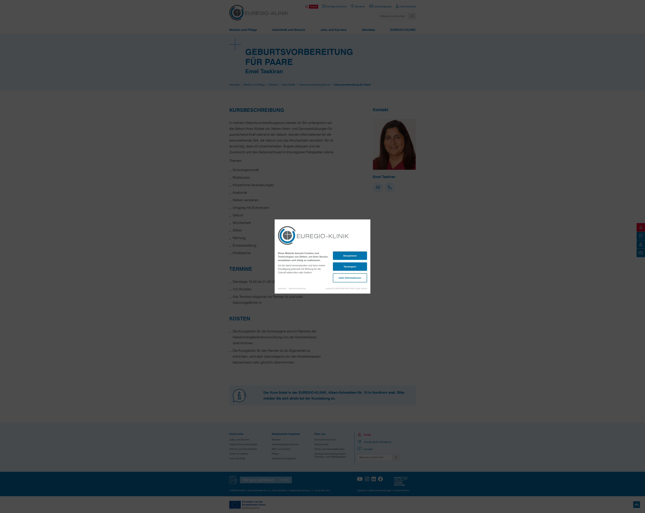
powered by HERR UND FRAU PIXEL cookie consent (346, 288)
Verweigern (350, 266)
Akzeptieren (350, 255)
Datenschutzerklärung (297, 288)
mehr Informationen (350, 277)
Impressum (282, 288)
